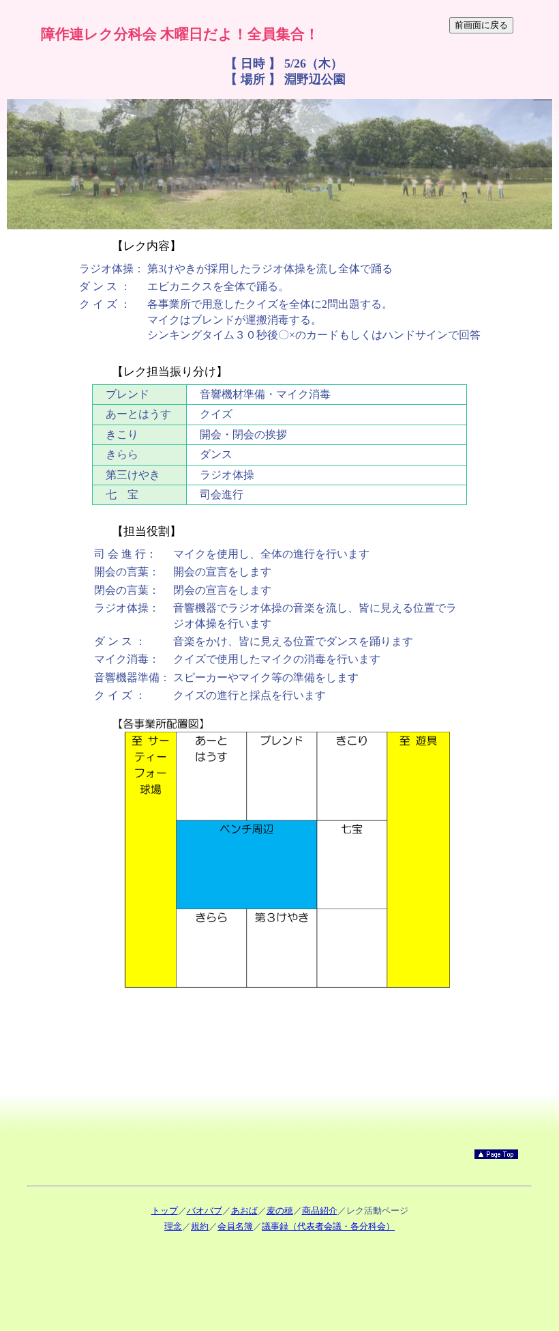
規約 (200, 1226)
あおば (244, 1210)
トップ (164, 1210)
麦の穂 (280, 1210)
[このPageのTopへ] (496, 1155)
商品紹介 (319, 1210)
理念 (173, 1226)
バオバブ (204, 1210)
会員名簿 (235, 1226)
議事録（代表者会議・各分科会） (328, 1226)
